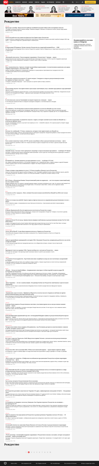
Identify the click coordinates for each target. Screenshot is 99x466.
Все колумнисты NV (26, 463)
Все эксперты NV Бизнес (70, 463)
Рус (77, 2)
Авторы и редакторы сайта (88, 463)
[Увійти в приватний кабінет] (82, 2)
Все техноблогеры (55, 463)
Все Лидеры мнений (41, 463)
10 (50, 452)
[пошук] (72, 2)
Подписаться (90, 2)
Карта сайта (14, 463)
